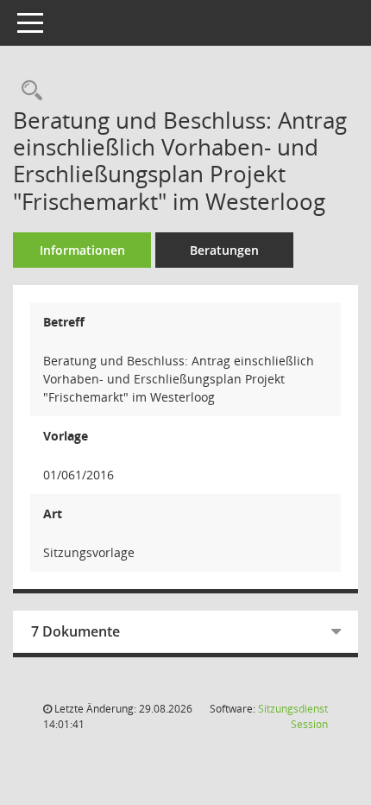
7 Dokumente (75, 631)
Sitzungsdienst (293, 716)
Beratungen (224, 250)
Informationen (82, 250)
